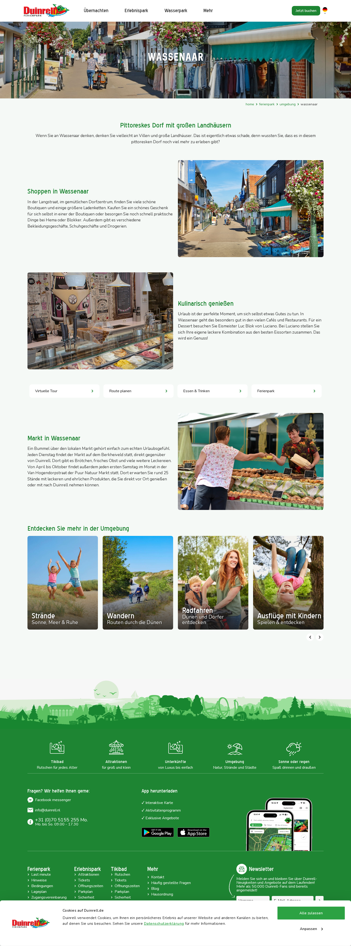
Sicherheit (86, 897)
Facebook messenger (53, 800)
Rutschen (122, 874)
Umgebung (288, 104)
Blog (155, 888)
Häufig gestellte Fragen (171, 882)
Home (250, 104)
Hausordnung (162, 894)
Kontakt (157, 877)
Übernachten (96, 10)
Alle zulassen (311, 913)
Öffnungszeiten (90, 886)
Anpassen (308, 928)
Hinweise (39, 880)
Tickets (84, 880)
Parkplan (85, 891)
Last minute (41, 874)
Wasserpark (176, 10)
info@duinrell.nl (47, 810)
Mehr (152, 869)
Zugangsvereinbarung (49, 897)
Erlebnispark (136, 10)
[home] (46, 11)
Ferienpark (267, 104)
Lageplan (39, 891)
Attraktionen (88, 874)
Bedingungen (42, 886)
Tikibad (119, 869)
